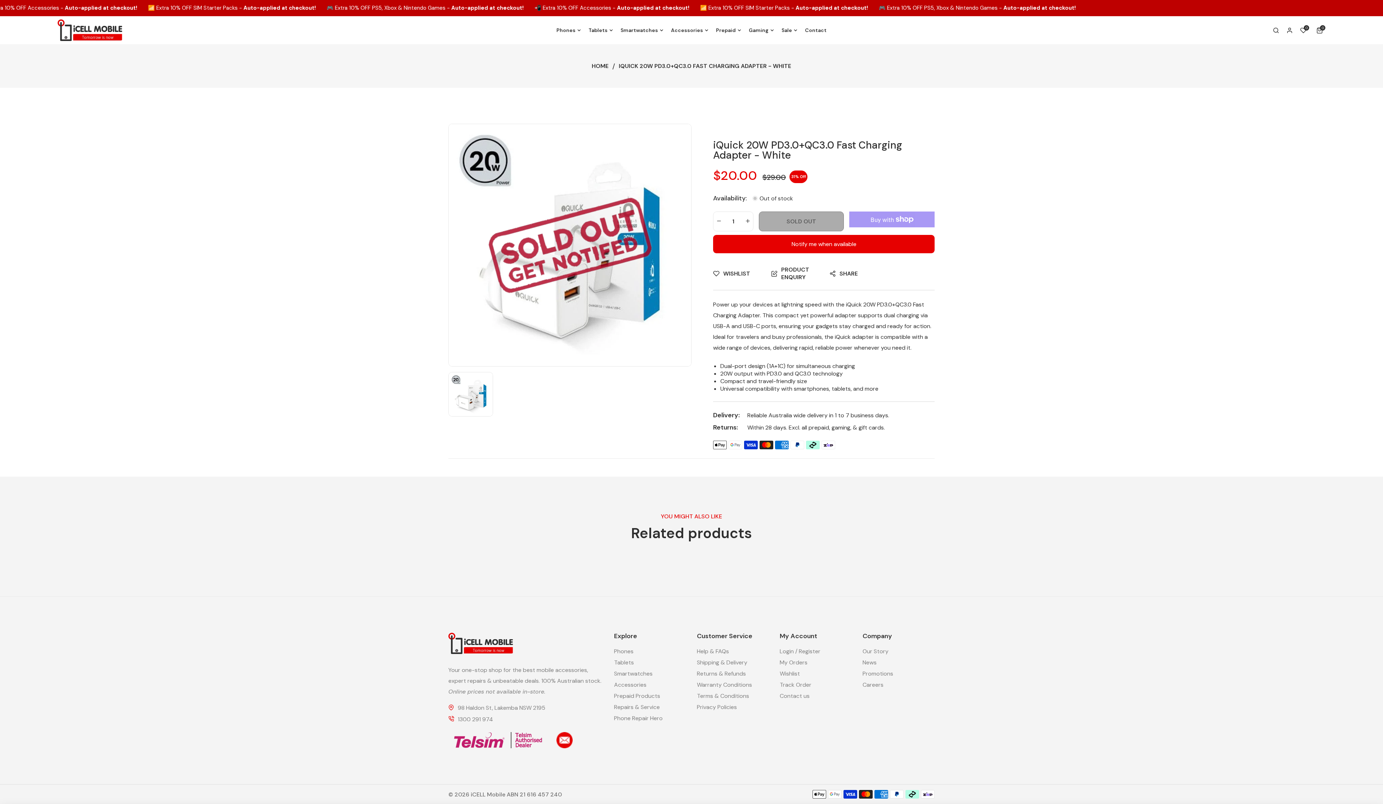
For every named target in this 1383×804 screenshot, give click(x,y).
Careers (873, 685)
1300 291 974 (475, 719)
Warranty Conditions (724, 685)
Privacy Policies (717, 707)
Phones (624, 651)
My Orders (793, 662)
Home (600, 66)
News (870, 662)
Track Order (795, 685)
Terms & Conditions (723, 696)
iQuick (854, 304)
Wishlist (790, 673)
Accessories (630, 685)
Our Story (876, 651)
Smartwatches (633, 673)
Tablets (624, 662)
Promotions (878, 673)
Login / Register (800, 651)
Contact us (795, 696)
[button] (1320, 30)
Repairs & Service (637, 707)
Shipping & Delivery (722, 662)
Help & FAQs (713, 651)
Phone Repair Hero (638, 718)
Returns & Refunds (721, 673)
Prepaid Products (637, 696)
